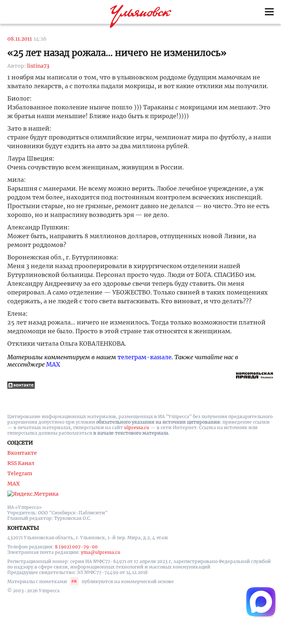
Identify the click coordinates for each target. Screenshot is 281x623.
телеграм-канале (144, 357)
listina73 (38, 66)
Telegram (19, 473)
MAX (53, 364)
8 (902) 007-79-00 (76, 546)
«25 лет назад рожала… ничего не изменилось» (116, 53)
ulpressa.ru (136, 427)
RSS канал (20, 463)
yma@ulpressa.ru (100, 552)
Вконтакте (22, 453)
